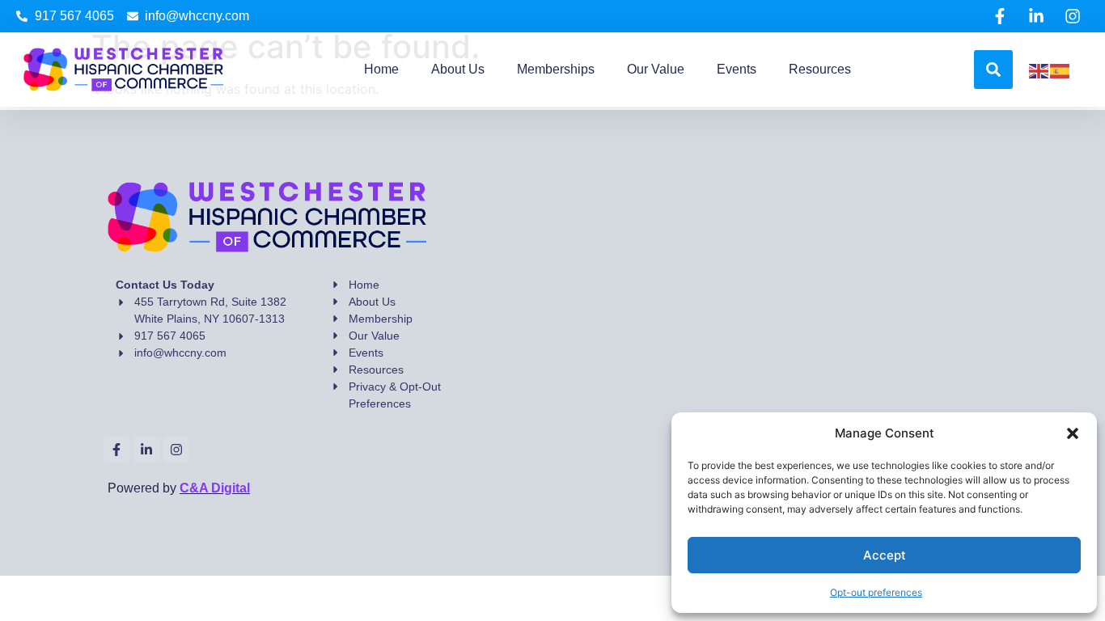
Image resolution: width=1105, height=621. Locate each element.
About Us (458, 69)
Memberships (556, 69)
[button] (1073, 433)
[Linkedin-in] (1036, 16)
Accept (884, 555)
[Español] (1060, 69)
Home (381, 69)
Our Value (655, 69)
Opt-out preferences (876, 592)
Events (736, 69)
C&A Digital (215, 488)
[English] (1039, 69)
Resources (820, 69)
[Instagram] (1072, 16)
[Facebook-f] (1000, 16)
